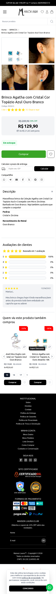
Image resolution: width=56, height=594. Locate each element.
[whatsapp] (35, 460)
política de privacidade (31, 578)
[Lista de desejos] (42, 12)
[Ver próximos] (51, 356)
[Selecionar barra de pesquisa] (52, 21)
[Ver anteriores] (4, 356)
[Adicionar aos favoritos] (24, 382)
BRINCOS (13, 30)
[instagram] (25, 460)
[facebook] (21, 460)
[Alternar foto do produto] (24, 346)
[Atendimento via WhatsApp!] (49, 587)
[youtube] (30, 460)
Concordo (28, 588)
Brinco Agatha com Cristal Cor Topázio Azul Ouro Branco (25, 33)
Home (4, 30)
